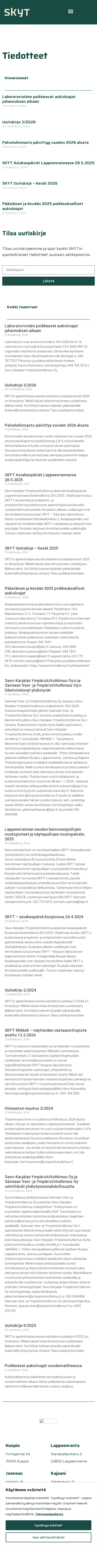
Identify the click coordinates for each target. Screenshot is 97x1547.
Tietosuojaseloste (49, 1514)
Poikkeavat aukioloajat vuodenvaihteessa (43, 1365)
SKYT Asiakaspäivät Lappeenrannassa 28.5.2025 (48, 163)
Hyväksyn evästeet (48, 1525)
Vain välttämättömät (48, 1537)
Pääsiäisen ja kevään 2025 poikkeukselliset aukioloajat (42, 206)
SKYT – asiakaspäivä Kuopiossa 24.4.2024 (44, 916)
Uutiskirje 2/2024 (20, 990)
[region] (48, 1514)
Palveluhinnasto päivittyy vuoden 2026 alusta (45, 142)
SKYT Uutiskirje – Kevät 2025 (30, 183)
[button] (70, 11)
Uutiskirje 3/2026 (19, 122)
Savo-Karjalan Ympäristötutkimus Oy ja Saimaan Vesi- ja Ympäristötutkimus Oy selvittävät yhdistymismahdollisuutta (41, 1181)
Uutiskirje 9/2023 (20, 1325)
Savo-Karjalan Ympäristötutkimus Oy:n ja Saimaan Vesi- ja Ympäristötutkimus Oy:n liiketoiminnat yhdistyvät (43, 685)
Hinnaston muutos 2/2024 (29, 1108)
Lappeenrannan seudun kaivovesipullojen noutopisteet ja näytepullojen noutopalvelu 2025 (44, 834)
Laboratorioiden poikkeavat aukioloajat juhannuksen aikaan (39, 99)
